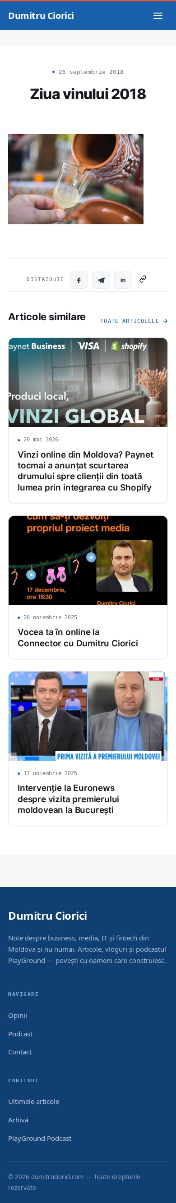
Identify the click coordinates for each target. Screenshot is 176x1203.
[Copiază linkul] (142, 280)
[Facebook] (79, 280)
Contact (20, 1051)
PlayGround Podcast (39, 1138)
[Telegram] (101, 280)
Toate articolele (129, 321)
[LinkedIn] (123, 280)
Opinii (17, 1015)
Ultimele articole (33, 1101)
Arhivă (18, 1119)
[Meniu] (158, 16)
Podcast (20, 1033)
